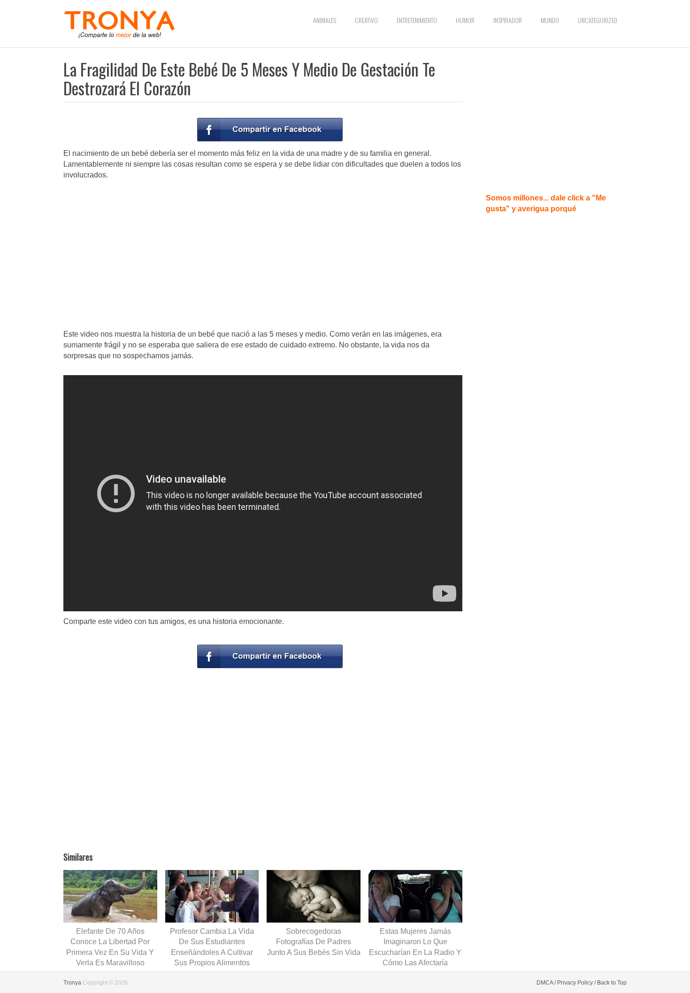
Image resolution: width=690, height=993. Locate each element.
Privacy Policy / (576, 982)
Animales (324, 20)
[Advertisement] (263, 255)
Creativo (366, 20)
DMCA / (546, 982)
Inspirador (507, 20)
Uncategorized (597, 20)
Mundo (550, 20)
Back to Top (612, 982)
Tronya (72, 982)
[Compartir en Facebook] (270, 129)
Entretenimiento (417, 20)
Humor (465, 20)
